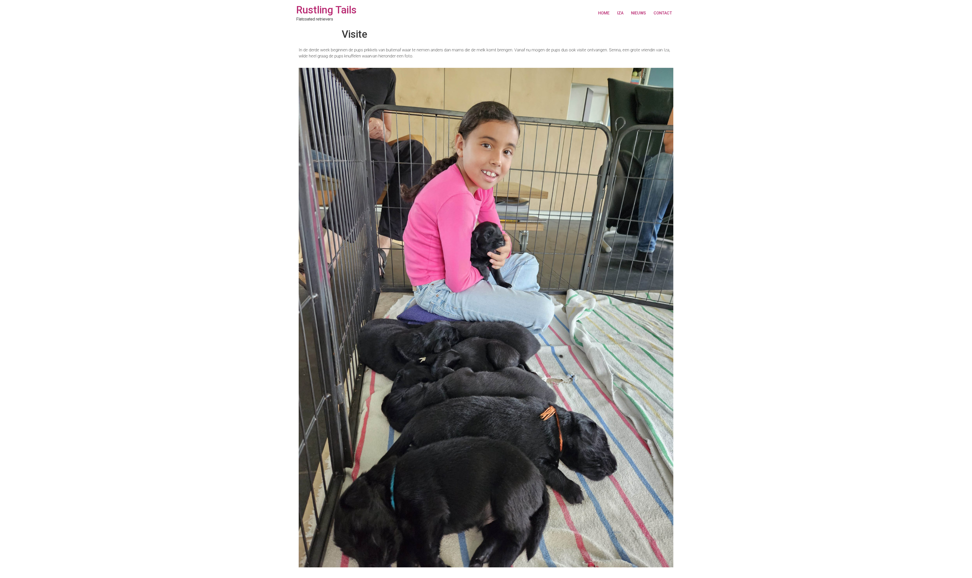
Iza (620, 13)
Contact (663, 13)
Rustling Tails (326, 10)
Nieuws (638, 13)
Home (604, 13)
